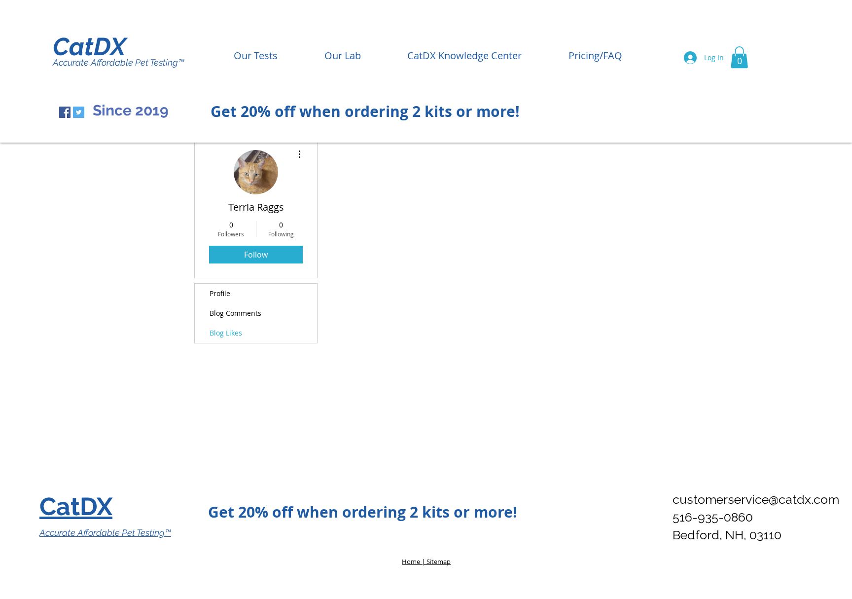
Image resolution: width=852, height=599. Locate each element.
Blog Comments (235, 313)
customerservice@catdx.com (756, 499)
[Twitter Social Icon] (78, 112)
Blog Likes (226, 332)
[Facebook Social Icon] (65, 112)
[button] (739, 57)
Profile (220, 293)
